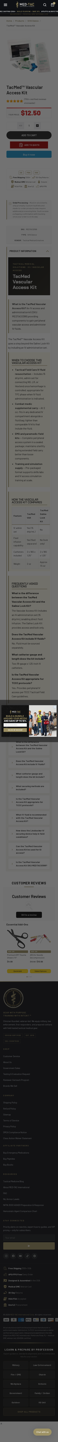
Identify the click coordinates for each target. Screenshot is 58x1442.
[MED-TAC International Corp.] (25, 5)
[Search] (44, 4)
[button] (42, 1432)
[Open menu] (5, 4)
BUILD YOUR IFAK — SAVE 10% (28, 11)
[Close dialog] (54, 707)
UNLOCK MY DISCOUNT (15, 730)
